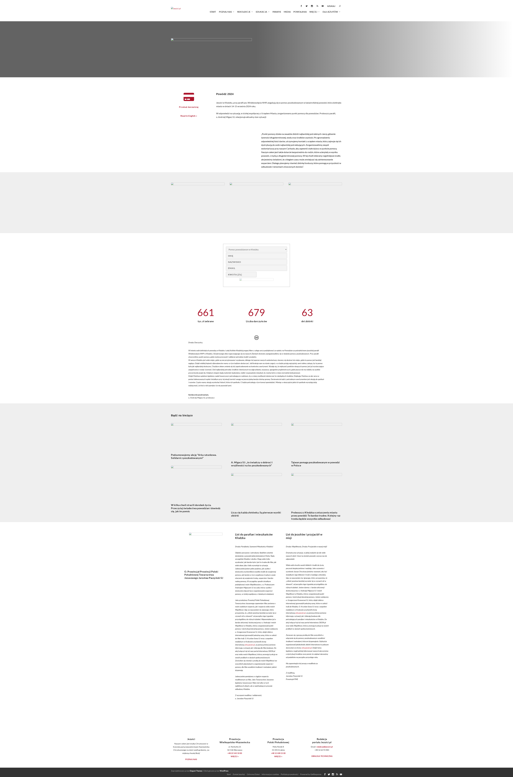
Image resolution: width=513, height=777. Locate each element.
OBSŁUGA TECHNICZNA (322, 756)
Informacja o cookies (270, 774)
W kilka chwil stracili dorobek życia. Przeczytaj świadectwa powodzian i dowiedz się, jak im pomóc (195, 508)
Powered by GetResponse (310, 774)
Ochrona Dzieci (253, 774)
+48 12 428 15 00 (278, 753)
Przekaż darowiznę (189, 107)
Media (287, 11)
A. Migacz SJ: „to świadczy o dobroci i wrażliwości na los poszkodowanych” (252, 464)
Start (212, 11)
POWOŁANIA (300, 11)
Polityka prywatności (289, 774)
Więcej (313, 11)
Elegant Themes (196, 771)
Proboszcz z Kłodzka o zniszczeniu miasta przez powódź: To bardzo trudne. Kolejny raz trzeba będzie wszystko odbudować (315, 515)
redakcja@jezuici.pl (324, 747)
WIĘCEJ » (235, 756)
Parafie (277, 11)
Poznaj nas (225, 11)
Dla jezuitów (330, 11)
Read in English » (188, 115)
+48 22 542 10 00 (235, 753)
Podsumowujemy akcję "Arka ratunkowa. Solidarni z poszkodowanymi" (194, 456)
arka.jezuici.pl (250, 645)
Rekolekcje (243, 11)
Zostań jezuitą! (239, 774)
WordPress (224, 771)
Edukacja (261, 11)
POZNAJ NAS (191, 759)
